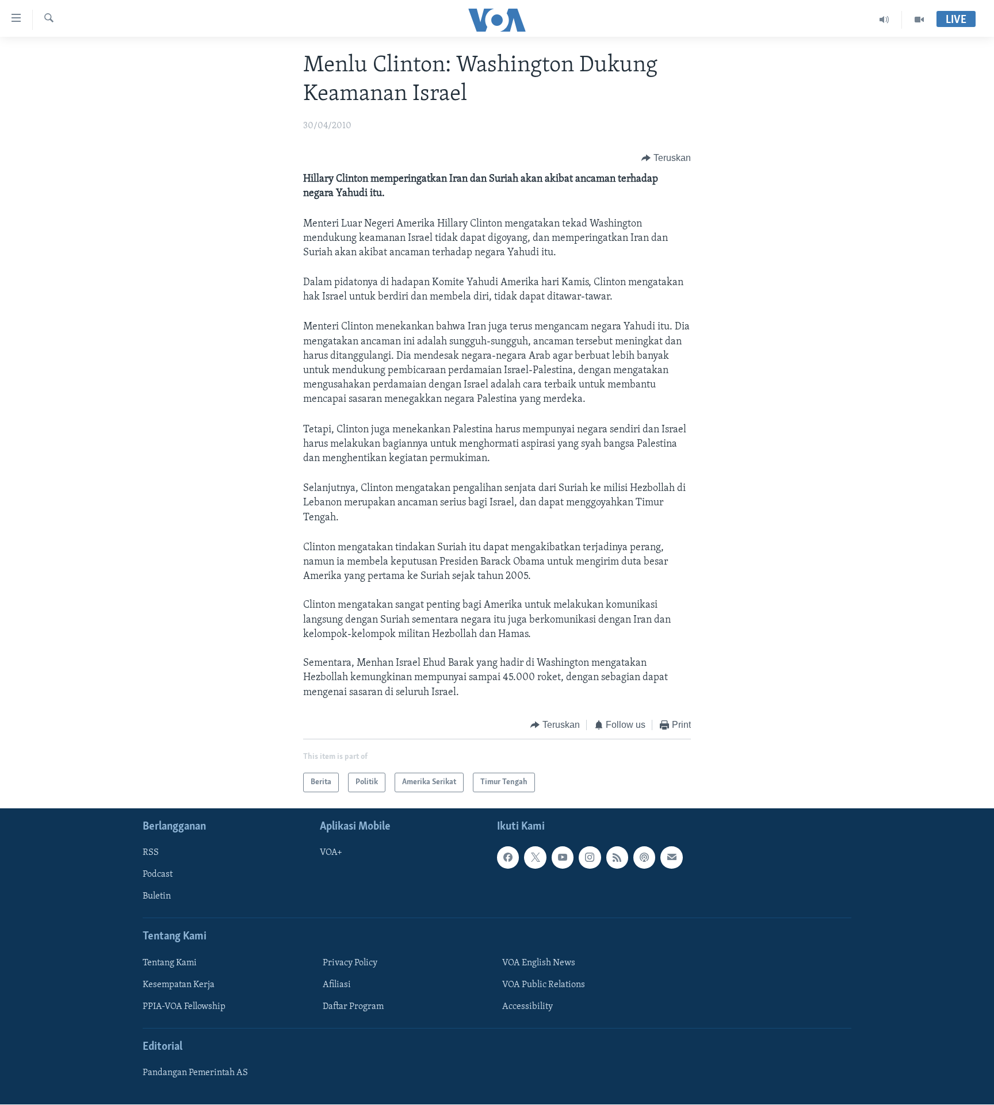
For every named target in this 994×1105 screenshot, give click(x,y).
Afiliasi (337, 984)
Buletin (157, 896)
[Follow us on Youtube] (563, 858)
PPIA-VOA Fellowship (184, 1006)
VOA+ (331, 853)
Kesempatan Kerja (179, 984)
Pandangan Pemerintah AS (195, 1073)
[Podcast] (644, 858)
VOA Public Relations (543, 984)
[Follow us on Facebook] (508, 858)
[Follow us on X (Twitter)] (535, 858)
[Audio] (884, 19)
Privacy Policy (350, 963)
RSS (151, 853)
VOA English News (538, 963)
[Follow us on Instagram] (590, 858)
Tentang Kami (170, 963)
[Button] (666, 158)
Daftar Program (353, 1006)
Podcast (158, 875)
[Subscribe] (671, 858)
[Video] (919, 19)
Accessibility (527, 1006)
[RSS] (617, 858)
